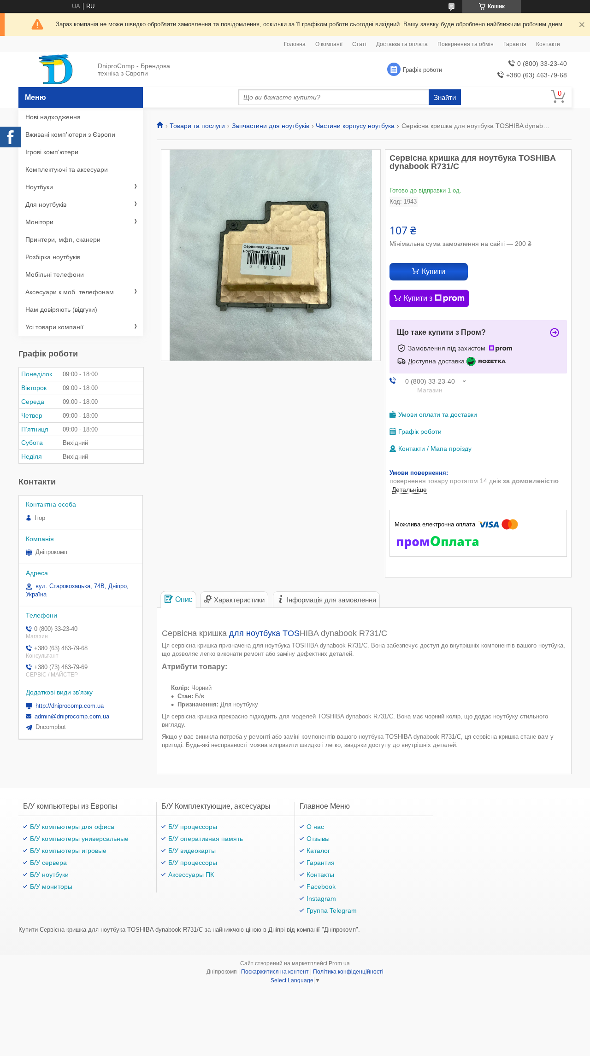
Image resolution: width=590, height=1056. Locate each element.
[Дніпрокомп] (55, 70)
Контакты (320, 874)
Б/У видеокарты (192, 850)
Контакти (548, 44)
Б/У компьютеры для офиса (72, 826)
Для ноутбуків (45, 204)
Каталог (318, 850)
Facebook (321, 886)
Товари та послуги (197, 125)
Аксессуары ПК (191, 874)
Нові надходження (53, 117)
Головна (295, 44)
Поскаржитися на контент (275, 971)
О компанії (328, 44)
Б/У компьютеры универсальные (79, 838)
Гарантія (514, 44)
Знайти (445, 97)
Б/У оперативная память (205, 838)
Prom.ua (339, 963)
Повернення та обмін (465, 44)
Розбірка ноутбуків (52, 257)
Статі (359, 44)
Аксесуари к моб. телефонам (69, 292)
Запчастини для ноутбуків (270, 125)
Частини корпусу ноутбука (355, 125)
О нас (315, 826)
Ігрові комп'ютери (51, 152)
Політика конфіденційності (348, 971)
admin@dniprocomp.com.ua (72, 716)
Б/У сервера (48, 862)
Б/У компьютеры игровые (68, 850)
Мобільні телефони (54, 274)
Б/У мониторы (51, 886)
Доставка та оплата (402, 44)
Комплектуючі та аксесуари (66, 169)
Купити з (418, 298)
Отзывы (318, 838)
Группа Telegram (332, 910)
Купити (433, 271)
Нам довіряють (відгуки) (61, 309)
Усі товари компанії (54, 327)
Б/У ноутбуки (49, 874)
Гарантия (321, 862)
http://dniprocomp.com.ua (69, 705)
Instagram (321, 898)
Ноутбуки (39, 187)
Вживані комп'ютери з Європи (70, 134)
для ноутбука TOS (264, 633)
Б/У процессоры (192, 826)
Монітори (39, 222)
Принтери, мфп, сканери (62, 239)
